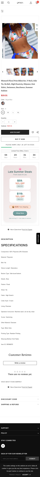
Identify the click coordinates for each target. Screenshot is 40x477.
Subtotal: (4, 126)
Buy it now (20, 139)
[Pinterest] (3, 446)
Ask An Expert (27, 229)
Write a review (20, 363)
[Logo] (20, 2)
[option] (20, 41)
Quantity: (4, 118)
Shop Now (20, 213)
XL (18, 112)
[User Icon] (31, 3)
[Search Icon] (8, 3)
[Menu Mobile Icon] (2, 2)
